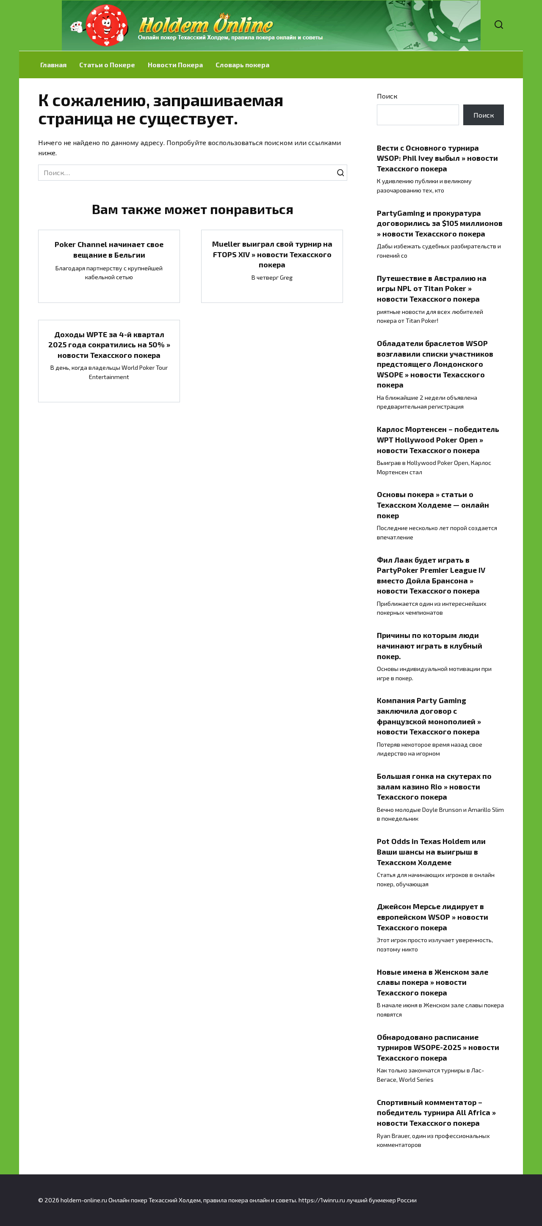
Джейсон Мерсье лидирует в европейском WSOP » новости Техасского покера (432, 917)
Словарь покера (242, 64)
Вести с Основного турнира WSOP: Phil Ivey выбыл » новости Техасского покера (437, 158)
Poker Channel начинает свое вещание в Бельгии (109, 249)
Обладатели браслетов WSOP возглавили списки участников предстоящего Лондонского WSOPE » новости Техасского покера (435, 364)
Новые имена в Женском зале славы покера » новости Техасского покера (432, 982)
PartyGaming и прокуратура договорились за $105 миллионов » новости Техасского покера (440, 223)
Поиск (387, 96)
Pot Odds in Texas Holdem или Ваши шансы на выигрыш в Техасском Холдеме (431, 851)
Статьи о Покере (107, 64)
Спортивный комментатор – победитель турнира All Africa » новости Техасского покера (436, 1112)
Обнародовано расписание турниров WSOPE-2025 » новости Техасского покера (438, 1047)
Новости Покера (175, 64)
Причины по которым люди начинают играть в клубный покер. (429, 645)
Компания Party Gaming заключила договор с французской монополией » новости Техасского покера (429, 715)
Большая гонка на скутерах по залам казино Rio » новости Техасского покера (434, 786)
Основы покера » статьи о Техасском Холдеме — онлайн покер (433, 504)
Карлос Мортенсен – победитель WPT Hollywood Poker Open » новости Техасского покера (438, 439)
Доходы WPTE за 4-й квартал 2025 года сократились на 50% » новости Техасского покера (109, 344)
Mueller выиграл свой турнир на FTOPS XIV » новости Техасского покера (272, 254)
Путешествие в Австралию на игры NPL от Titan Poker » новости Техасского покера (432, 288)
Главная (53, 64)
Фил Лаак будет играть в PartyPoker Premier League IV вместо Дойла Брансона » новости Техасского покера (431, 575)
